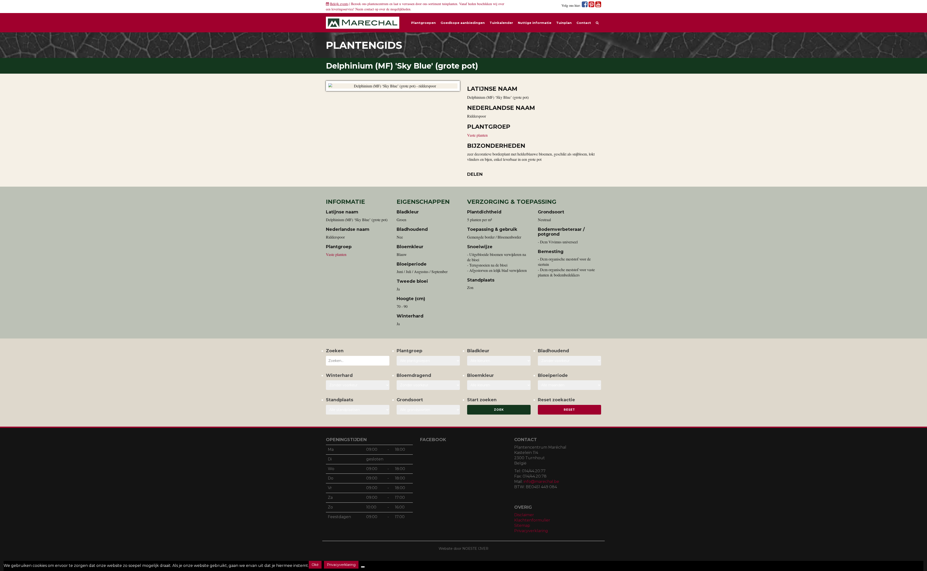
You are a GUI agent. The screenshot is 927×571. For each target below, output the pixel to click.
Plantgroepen (423, 23)
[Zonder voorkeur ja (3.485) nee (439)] (428, 385)
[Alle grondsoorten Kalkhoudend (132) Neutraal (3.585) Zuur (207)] (428, 410)
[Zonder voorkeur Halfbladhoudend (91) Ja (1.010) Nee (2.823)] (569, 361)
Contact (583, 23)
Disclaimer (524, 515)
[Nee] (363, 567)
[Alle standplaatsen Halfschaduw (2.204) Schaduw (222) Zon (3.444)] (357, 410)
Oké (315, 565)
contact (369, 9)
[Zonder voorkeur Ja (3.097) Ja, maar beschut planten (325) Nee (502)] (357, 385)
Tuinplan (564, 23)
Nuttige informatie (534, 23)
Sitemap (522, 525)
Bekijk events (339, 3)
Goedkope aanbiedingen (463, 23)
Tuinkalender (501, 23)
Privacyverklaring (531, 531)
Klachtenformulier (532, 520)
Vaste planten (477, 135)
